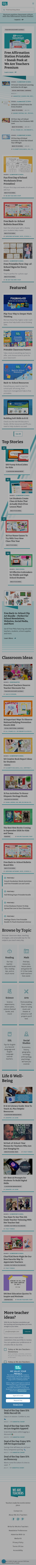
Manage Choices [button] (18, 1404)
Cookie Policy (22, 1390)
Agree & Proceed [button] (18, 1395)
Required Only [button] (18, 1400)
